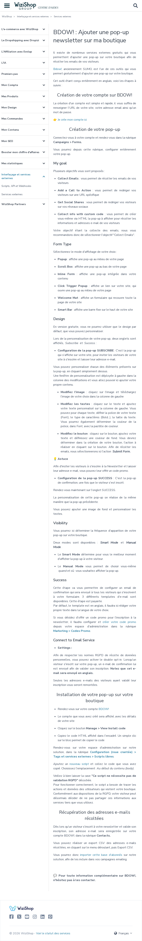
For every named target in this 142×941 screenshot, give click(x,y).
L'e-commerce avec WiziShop (19, 29)
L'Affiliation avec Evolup (16, 51)
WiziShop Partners (13, 204)
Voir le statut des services (53, 933)
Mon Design (9, 107)
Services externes (62, 16)
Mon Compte (9, 85)
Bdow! (57, 69)
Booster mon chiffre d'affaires (20, 152)
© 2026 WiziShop (21, 933)
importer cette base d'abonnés (101, 855)
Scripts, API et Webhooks (16, 186)
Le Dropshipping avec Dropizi (20, 40)
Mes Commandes (12, 118)
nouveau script (79, 764)
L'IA (3, 63)
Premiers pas (9, 74)
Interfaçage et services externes (33, 16)
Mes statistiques (12, 163)
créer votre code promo (119, 622)
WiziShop (7, 16)
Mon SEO (7, 141)
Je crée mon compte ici (72, 120)
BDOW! (104, 709)
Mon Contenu (10, 130)
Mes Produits (9, 96)
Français (124, 933)
